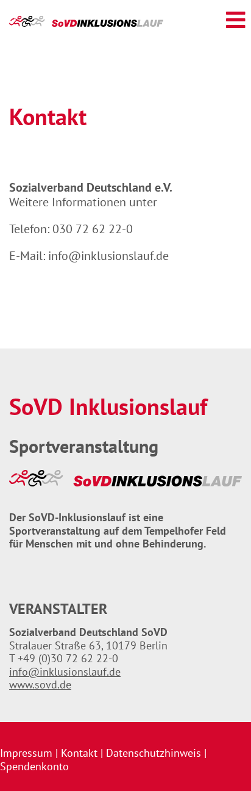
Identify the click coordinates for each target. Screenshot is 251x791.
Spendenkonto (34, 766)
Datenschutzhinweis (153, 753)
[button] (236, 20)
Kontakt (79, 753)
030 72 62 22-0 (92, 229)
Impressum (26, 753)
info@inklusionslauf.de (108, 256)
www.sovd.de (40, 684)
